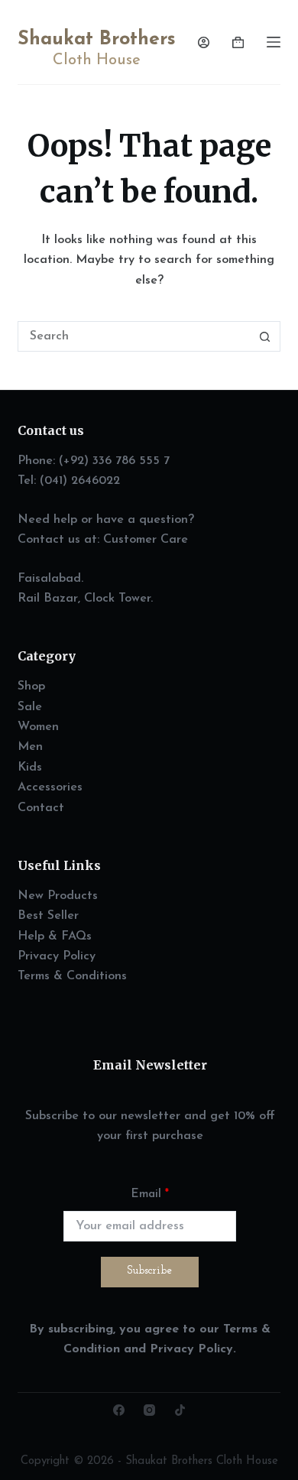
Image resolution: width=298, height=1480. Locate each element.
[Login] (203, 42)
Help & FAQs (55, 936)
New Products (58, 896)
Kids (30, 767)
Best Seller (48, 916)
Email (150, 1194)
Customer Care (145, 540)
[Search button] (265, 336)
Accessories (50, 787)
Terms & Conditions (72, 976)
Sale (30, 707)
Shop (31, 686)
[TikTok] (180, 1410)
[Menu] (273, 42)
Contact (41, 808)
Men (30, 747)
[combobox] (134, 336)
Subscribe (150, 1271)
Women (38, 727)
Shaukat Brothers (97, 39)
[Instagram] (149, 1410)
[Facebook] (119, 1410)
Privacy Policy (57, 956)
